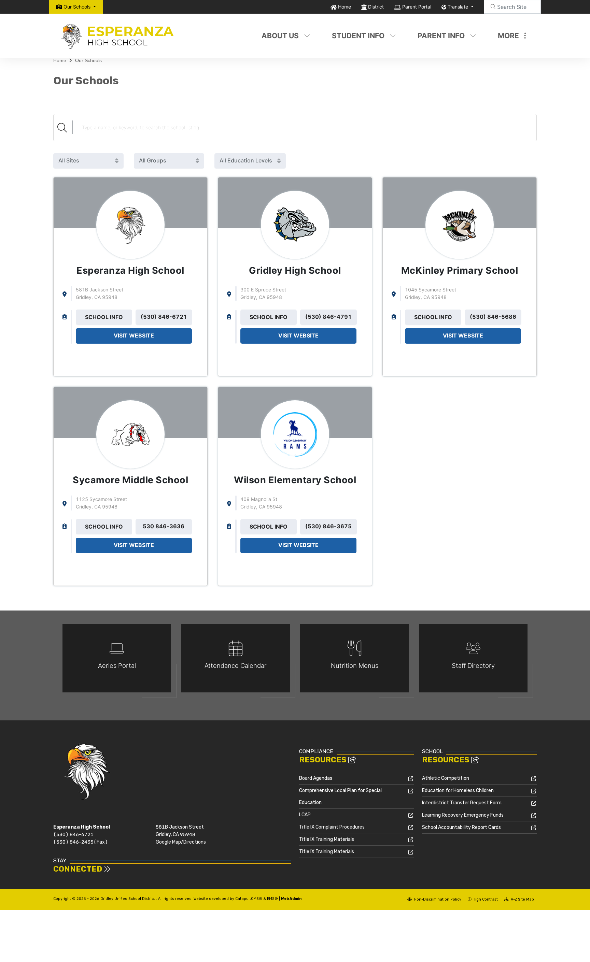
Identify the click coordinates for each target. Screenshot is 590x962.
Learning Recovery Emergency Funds (463, 815)
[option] (116, 661)
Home (344, 7)
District (376, 7)
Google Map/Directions (181, 842)
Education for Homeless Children (458, 790)
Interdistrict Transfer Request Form (462, 803)
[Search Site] (512, 7)
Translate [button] (458, 7)
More (508, 35)
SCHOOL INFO (104, 317)
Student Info (358, 35)
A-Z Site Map (522, 899)
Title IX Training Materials (326, 839)
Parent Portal (416, 7)
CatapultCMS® (248, 898)
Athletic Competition (445, 778)
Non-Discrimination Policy (437, 899)
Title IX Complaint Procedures (332, 827)
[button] (80, 7)
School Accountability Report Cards (461, 827)
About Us (280, 35)
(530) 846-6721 (73, 834)
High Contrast (485, 899)
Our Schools (88, 60)
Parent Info (441, 35)
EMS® (272, 898)
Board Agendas (315, 778)
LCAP (305, 815)
